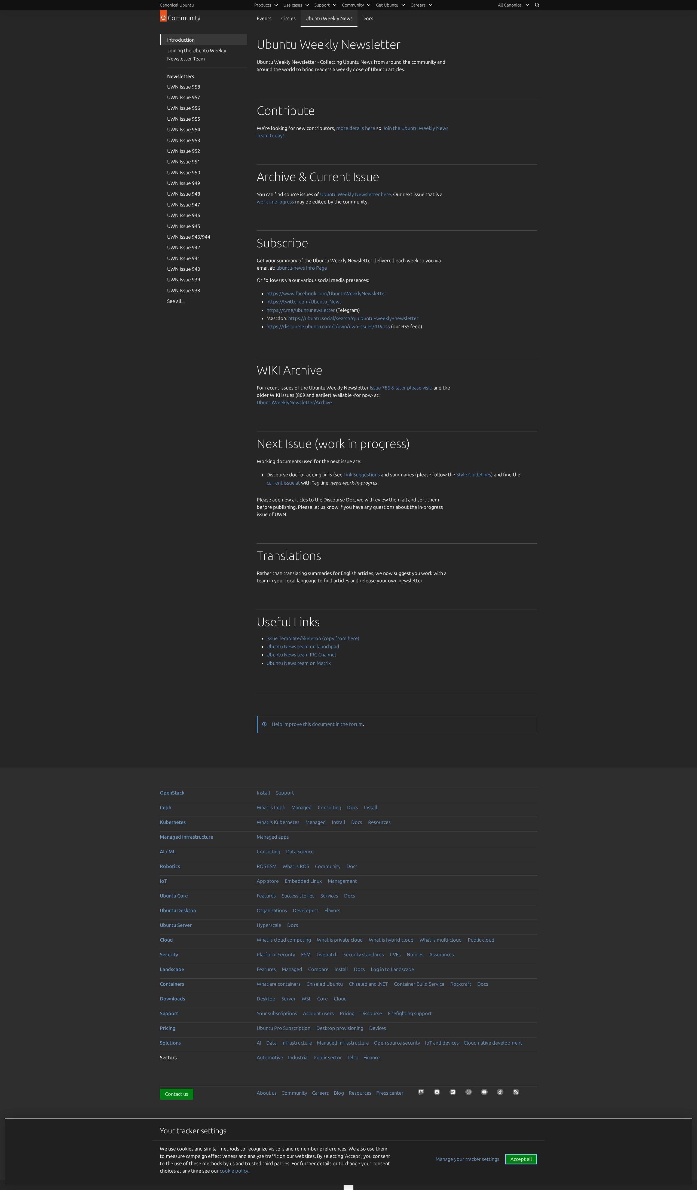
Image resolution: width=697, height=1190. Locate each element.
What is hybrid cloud (391, 939)
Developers (306, 910)
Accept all (521, 1159)
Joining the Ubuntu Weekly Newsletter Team (196, 54)
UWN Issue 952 (183, 151)
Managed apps (273, 836)
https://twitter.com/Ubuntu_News (304, 301)
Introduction (181, 39)
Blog (339, 1092)
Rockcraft (460, 984)
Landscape (172, 969)
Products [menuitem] (262, 4)
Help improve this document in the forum (317, 724)
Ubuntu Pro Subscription (283, 1028)
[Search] (537, 5)
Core (322, 998)
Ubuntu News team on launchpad (303, 646)
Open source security (397, 1042)
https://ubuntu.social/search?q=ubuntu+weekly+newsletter (353, 318)
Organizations (272, 910)
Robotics (170, 866)
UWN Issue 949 (183, 183)
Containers (172, 984)
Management (342, 881)
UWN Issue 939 (183, 279)
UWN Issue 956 (183, 108)
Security (169, 954)
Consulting (329, 807)
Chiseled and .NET (368, 984)
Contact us (176, 1094)
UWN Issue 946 (183, 215)
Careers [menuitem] (418, 4)
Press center (389, 1092)
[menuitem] (514, 5)
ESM (306, 954)
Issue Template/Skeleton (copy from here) (313, 638)
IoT (163, 881)
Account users (318, 1013)
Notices (415, 954)
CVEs (395, 954)
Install (263, 792)
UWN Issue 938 (183, 290)
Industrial (298, 1057)
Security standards (364, 954)
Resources (379, 822)
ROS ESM (267, 866)
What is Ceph (271, 807)
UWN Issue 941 (183, 258)
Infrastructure (297, 1042)
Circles (288, 18)
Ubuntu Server (176, 925)
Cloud (166, 939)
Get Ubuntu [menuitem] (387, 4)
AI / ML (168, 851)
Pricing (347, 1013)
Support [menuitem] (322, 4)
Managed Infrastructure (343, 1042)
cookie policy (234, 1170)
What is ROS (296, 866)
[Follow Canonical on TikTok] (502, 1093)
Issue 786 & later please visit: (401, 387)
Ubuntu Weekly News (329, 18)
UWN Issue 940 (183, 269)
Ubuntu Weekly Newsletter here (355, 194)
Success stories (298, 895)
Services (329, 895)
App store (268, 881)
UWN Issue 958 (183, 86)
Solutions (170, 1042)
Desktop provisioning (339, 1028)
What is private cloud (340, 939)
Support (285, 792)
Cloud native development (493, 1042)
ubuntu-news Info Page (301, 267)
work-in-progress (275, 201)
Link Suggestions (362, 474)
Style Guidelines (473, 474)
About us (267, 1092)
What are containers (279, 984)
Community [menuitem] (353, 4)
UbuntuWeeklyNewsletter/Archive (294, 402)
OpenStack (172, 792)
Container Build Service (419, 984)
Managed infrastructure (186, 836)
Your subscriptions (277, 1013)
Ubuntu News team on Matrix (299, 663)
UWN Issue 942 (183, 247)
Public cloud (481, 939)
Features (266, 895)
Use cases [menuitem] (292, 4)
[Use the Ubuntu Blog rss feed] (517, 1093)
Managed (301, 807)
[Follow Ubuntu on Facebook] (439, 1093)
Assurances (441, 954)
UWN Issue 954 (183, 129)
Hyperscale (269, 925)
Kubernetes (173, 822)
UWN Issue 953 (183, 140)
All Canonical (510, 4)
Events (264, 18)
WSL (306, 998)
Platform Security (276, 954)
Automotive (270, 1057)
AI (259, 1042)
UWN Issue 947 (183, 204)
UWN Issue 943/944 (188, 236)
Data (271, 1042)
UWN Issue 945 (183, 226)
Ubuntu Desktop (178, 910)
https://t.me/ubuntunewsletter (301, 310)
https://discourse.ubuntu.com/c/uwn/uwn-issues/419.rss (328, 326)
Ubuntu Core (174, 895)
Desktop (266, 998)
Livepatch (327, 954)
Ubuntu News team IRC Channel (301, 654)
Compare (318, 969)
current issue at (283, 482)
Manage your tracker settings (467, 1159)
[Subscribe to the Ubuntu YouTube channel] (486, 1093)
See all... (176, 301)
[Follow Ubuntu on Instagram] (470, 1093)
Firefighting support (410, 1013)
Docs (367, 18)
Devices (377, 1028)
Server (289, 998)
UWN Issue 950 (183, 172)
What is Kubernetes (278, 822)
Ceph (165, 807)
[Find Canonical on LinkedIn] (454, 1093)
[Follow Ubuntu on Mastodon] (423, 1093)
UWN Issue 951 (183, 161)
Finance (371, 1057)
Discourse (371, 1013)
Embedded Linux (303, 881)
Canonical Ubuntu (177, 4)
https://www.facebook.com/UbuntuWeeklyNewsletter (326, 293)
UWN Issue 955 (183, 118)
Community (328, 866)
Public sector (328, 1057)
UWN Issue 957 (183, 97)
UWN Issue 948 (183, 193)
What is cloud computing (284, 939)
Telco (353, 1057)
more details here (355, 128)
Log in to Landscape (392, 969)
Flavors (332, 910)
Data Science (300, 851)
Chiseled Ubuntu (325, 984)
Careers (320, 1092)
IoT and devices (442, 1042)
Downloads (172, 998)
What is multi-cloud (441, 939)
